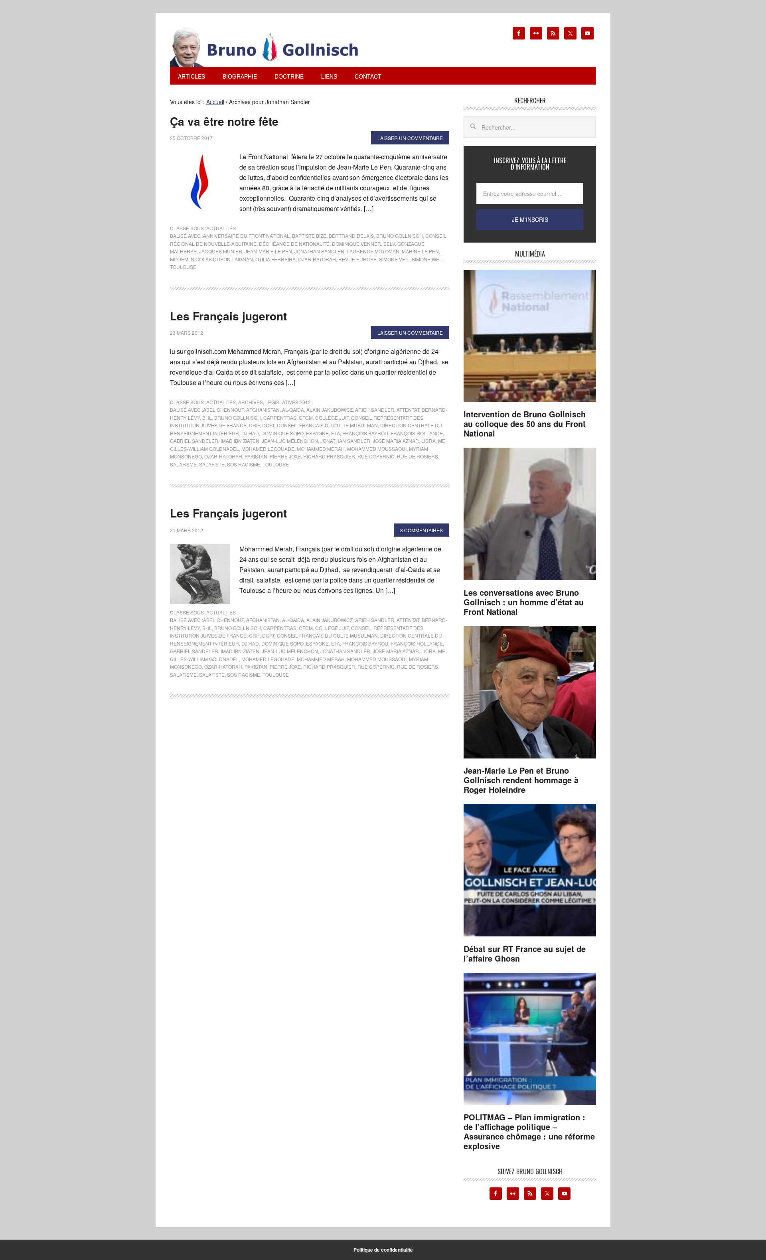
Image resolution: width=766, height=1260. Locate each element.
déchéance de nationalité (294, 243)
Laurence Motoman (373, 251)
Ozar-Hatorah (317, 259)
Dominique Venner (356, 243)
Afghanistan (263, 409)
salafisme (183, 464)
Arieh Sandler (374, 409)
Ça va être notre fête (224, 121)
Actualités (221, 228)
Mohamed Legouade (267, 448)
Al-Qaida (293, 409)
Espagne (317, 433)
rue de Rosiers (417, 456)
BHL (207, 417)
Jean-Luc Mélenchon (290, 440)
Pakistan (256, 456)
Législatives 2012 (288, 402)
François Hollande (417, 433)
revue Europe (357, 259)
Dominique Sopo (282, 433)
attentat (408, 409)
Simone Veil (394, 259)
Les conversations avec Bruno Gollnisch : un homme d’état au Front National (524, 602)
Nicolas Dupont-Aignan (222, 259)
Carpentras (279, 417)
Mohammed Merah (321, 448)
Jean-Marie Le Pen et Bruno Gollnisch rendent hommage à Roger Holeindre (521, 779)
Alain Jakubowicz (329, 409)
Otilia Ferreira (275, 259)
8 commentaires (421, 530)
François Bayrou (365, 433)
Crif (254, 425)
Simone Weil (427, 259)
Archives (250, 402)
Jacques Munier (220, 251)
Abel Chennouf (223, 409)
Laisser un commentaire (410, 137)
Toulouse (183, 266)
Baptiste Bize (309, 235)
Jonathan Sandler (319, 251)
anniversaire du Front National (246, 235)
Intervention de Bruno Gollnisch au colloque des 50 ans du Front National (525, 423)
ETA (335, 433)
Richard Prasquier (329, 456)
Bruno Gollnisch (399, 235)
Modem (179, 259)
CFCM (306, 417)
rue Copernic (376, 456)
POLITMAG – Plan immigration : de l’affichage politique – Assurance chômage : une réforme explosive (529, 1131)
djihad (250, 433)
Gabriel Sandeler (194, 440)
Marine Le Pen (420, 251)
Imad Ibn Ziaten (240, 440)
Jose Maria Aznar (396, 440)
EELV (389, 243)
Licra (428, 440)
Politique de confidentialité (383, 1249)
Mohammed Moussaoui (377, 448)
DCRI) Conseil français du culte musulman (320, 425)
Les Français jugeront (228, 316)
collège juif (332, 417)
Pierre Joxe (285, 456)
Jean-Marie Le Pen (268, 251)
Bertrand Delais (351, 235)
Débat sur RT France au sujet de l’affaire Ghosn (525, 953)
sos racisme (243, 464)
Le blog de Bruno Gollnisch (273, 47)
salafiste (212, 464)
